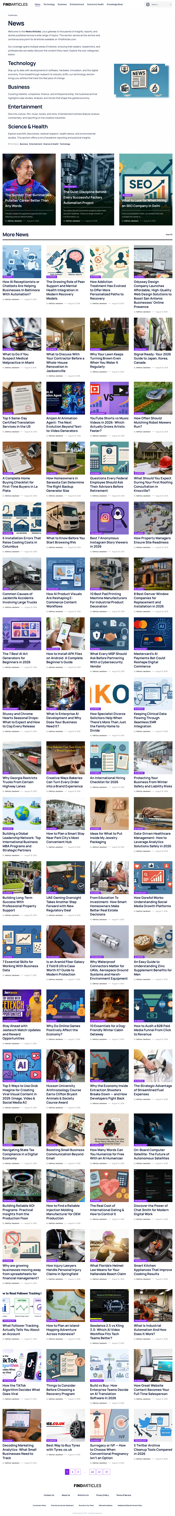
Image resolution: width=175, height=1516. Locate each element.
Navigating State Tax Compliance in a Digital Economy (20, 1154)
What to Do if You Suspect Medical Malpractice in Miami (18, 358)
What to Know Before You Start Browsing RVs (65, 540)
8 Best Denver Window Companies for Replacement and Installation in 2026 (151, 600)
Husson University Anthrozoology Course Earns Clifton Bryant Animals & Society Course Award (63, 1094)
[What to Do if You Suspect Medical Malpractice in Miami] (22, 334)
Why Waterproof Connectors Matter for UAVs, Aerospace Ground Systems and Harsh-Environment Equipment (109, 970)
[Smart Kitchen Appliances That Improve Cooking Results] (153, 1245)
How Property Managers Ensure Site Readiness (152, 540)
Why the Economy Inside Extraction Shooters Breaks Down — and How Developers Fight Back (109, 1092)
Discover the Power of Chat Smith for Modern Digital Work (151, 1209)
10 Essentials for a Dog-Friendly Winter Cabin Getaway (108, 1030)
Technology (65, 144)
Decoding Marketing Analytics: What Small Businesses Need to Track (20, 1451)
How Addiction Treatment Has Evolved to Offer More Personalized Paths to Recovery (108, 290)
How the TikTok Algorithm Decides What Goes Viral (21, 1389)
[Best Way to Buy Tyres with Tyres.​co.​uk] (65, 1425)
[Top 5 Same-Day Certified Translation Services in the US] (22, 398)
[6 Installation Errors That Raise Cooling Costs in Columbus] (22, 518)
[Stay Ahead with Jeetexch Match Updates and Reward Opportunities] (22, 1005)
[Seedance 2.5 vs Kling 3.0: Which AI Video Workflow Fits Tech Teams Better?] (109, 1305)
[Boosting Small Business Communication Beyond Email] (65, 1129)
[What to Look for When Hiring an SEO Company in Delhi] (145, 190)
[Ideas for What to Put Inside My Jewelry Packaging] (109, 813)
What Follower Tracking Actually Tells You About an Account (21, 1329)
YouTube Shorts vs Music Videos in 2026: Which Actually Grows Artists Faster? (109, 424)
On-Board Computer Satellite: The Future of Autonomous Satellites (151, 1154)
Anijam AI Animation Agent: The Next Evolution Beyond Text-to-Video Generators (64, 424)
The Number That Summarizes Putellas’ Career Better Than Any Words (28, 200)
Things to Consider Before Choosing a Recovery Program (61, 1389)
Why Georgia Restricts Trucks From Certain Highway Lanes (20, 782)
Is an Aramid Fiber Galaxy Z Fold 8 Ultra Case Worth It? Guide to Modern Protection (65, 968)
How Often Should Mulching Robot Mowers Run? (152, 422)
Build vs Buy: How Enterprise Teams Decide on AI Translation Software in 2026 (109, 1391)
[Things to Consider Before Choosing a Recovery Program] (65, 1365)
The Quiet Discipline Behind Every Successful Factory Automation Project (84, 197)
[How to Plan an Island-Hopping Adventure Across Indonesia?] (65, 1305)
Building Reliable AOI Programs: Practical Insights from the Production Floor (18, 1211)
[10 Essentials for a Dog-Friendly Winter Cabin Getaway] (109, 1005)
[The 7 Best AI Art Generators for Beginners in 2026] (22, 633)
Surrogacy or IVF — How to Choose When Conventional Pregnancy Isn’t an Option (109, 1451)
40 (92, 1471)
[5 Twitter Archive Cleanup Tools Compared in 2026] (153, 1425)
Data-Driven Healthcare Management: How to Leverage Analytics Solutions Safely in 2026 (152, 839)
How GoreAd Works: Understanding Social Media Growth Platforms (152, 901)
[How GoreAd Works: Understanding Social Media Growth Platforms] (153, 877)
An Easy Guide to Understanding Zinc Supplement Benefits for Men (153, 968)
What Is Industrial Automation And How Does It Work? (150, 1329)
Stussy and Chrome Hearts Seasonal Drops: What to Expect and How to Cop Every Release (21, 720)
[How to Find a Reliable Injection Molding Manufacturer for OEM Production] (65, 1185)
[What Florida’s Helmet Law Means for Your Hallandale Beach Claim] (109, 1245)
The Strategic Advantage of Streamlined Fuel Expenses (153, 1089)
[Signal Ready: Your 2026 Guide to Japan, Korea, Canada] (153, 334)
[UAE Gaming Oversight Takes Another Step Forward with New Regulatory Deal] (65, 877)
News (6, 589)
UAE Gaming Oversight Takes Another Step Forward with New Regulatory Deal (63, 903)
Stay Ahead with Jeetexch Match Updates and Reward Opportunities (22, 1032)
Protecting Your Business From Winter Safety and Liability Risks (153, 782)
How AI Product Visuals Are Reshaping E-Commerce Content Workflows (64, 600)
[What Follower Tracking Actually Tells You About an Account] (22, 1305)
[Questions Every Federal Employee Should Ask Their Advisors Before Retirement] (109, 458)
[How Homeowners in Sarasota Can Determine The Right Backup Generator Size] (65, 458)
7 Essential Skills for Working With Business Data (20, 965)
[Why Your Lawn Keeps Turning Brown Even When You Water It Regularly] (109, 334)
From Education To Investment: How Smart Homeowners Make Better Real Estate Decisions (108, 905)
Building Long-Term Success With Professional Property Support (19, 903)
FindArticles (12, 15)
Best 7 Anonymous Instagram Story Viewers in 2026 (109, 542)
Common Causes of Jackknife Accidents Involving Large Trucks (20, 598)
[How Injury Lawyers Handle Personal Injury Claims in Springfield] (65, 1245)
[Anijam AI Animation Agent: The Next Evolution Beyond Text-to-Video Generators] (65, 398)
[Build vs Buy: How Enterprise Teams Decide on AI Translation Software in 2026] (109, 1365)
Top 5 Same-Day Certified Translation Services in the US (19, 422)
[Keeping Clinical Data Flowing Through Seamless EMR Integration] (153, 693)
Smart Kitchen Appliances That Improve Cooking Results (153, 1269)
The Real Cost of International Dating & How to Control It (107, 1209)
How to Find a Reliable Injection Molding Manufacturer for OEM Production (63, 1211)
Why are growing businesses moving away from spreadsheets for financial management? (22, 1271)
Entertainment (35, 144)
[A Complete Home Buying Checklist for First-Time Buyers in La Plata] (22, 458)
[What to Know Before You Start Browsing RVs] (65, 518)
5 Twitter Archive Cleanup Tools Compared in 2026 (153, 1449)
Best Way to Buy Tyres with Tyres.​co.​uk (63, 1447)
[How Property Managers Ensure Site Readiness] (153, 518)
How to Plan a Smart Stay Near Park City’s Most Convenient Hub (65, 837)
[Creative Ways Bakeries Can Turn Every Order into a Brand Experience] (65, 757)
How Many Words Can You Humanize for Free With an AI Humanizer (107, 1154)
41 (99, 1471)
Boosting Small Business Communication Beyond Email (65, 1154)
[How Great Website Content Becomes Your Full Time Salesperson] (153, 1365)
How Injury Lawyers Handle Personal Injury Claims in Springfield (63, 1269)
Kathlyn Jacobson (15, 221)
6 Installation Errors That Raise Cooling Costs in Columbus (22, 542)
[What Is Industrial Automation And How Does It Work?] (153, 1305)
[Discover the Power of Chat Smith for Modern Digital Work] (153, 1185)
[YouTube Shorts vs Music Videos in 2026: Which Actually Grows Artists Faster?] (109, 398)
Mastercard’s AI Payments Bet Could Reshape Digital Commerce (149, 659)
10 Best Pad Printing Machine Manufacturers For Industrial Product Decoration (108, 600)
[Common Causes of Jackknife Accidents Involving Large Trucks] (22, 573)
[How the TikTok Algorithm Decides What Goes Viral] (22, 1365)
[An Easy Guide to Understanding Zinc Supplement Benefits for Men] (153, 941)
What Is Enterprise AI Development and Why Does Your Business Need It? (63, 720)
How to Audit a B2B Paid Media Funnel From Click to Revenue (152, 1030)
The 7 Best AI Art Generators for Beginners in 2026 (17, 657)
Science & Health (51, 144)
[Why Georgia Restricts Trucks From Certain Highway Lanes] (22, 757)
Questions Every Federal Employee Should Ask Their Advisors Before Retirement (109, 484)
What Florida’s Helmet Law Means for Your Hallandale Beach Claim (108, 1269)
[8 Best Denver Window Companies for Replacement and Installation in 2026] (153, 573)
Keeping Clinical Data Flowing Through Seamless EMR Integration (150, 720)
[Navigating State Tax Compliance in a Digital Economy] (22, 1129)
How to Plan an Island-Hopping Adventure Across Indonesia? (63, 1329)
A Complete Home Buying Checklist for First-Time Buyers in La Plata (20, 484)
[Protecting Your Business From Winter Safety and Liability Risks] (153, 757)
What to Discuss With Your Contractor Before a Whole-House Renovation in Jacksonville (65, 362)
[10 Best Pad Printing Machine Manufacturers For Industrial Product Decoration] (109, 573)
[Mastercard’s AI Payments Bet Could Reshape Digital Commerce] (153, 633)
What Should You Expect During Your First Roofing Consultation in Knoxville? (153, 484)
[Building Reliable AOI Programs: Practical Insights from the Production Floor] (22, 1185)
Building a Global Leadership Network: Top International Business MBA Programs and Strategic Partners (22, 841)
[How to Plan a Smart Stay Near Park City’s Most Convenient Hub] (65, 813)
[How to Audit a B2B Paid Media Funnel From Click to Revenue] (153, 1005)
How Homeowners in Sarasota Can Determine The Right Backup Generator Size (65, 484)
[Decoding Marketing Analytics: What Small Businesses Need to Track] (22, 1425)
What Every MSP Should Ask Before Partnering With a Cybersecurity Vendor (108, 659)
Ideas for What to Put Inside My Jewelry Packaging (106, 837)
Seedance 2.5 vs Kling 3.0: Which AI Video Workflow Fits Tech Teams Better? (107, 1331)
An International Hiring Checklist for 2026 (107, 780)
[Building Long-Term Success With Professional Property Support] (22, 877)
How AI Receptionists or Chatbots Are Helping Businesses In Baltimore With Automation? (21, 287)
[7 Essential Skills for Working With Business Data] (22, 941)
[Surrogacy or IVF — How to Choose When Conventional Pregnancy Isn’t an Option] (109, 1425)
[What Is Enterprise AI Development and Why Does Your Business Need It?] (65, 693)
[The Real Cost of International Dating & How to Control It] (109, 1185)
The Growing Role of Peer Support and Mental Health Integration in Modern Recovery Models (65, 290)
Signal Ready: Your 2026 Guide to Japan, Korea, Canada (152, 358)
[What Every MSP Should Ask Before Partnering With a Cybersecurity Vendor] (109, 633)
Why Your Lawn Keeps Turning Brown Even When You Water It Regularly (106, 360)
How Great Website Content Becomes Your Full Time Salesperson (151, 1389)
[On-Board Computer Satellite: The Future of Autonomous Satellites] (153, 1129)
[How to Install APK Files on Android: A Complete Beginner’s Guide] (65, 633)
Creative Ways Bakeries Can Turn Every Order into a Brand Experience (64, 782)
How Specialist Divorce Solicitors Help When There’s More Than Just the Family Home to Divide (108, 722)
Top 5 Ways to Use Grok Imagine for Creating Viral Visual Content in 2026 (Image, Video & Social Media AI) (20, 1094)
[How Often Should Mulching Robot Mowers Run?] (153, 398)
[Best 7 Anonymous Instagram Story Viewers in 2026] (109, 518)
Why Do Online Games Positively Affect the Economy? (63, 1030)
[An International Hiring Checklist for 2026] (109, 757)
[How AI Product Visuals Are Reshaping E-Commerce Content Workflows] (65, 573)
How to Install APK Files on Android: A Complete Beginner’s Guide (64, 657)
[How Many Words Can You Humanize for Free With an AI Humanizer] (109, 1129)
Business (24, 144)
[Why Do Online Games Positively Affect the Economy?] (65, 1005)
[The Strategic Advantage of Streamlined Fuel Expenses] (153, 1065)
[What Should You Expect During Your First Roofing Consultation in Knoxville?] (153, 458)
